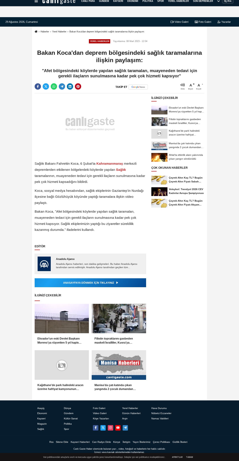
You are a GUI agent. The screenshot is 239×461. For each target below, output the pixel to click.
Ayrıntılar (177, 457)
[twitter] (46, 86)
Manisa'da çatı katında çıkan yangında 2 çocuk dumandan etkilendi (113, 387)
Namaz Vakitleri (159, 418)
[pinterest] (78, 86)
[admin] (125, 427)
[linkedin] (70, 86)
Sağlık (120, 170)
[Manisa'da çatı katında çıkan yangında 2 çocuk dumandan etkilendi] (119, 365)
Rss (51, 442)
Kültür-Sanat (71, 418)
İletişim (126, 442)
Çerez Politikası (161, 442)
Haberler (45, 31)
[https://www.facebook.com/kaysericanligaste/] (95, 427)
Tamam (189, 457)
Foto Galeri (204, 21)
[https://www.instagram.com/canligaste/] (110, 427)
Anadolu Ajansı (65, 258)
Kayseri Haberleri (80, 442)
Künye (116, 442)
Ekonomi (42, 413)
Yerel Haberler (59, 31)
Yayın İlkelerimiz (141, 442)
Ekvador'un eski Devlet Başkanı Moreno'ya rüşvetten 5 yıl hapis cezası (58, 341)
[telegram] (62, 86)
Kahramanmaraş (110, 163)
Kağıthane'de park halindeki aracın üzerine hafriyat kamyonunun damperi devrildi (60, 387)
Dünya (67, 408)
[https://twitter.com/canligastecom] (103, 427)
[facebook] (38, 86)
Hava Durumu (159, 408)
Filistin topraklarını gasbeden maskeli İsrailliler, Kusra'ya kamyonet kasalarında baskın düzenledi (113, 341)
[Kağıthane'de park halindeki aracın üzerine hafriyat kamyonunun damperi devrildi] (62, 365)
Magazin (42, 423)
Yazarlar (226, 21)
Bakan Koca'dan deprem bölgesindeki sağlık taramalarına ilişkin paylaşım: (107, 31)
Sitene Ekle (62, 442)
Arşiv (125, 418)
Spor (66, 429)
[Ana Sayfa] (36, 31)
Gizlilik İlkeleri (180, 442)
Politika (68, 423)
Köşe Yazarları (101, 418)
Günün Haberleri (131, 413)
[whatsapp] (54, 86)
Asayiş (40, 408)
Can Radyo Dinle (101, 442)
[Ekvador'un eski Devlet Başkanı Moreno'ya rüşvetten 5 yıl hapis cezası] (62, 318)
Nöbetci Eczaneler (161, 413)
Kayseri (41, 418)
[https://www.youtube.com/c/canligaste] (118, 427)
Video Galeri (181, 21)
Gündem (68, 413)
